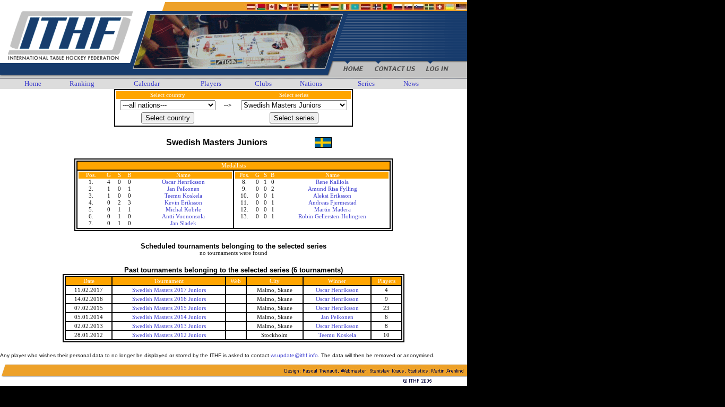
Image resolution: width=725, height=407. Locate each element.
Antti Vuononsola (183, 216)
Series (366, 83)
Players (211, 83)
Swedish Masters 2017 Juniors (169, 290)
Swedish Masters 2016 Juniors (169, 299)
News (411, 83)
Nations (311, 83)
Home (32, 83)
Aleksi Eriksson (332, 196)
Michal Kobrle (183, 210)
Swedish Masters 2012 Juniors (169, 335)
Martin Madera (332, 210)
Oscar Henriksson (183, 182)
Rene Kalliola (332, 182)
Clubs (263, 83)
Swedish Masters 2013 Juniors (169, 326)
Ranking (82, 83)
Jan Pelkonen (183, 189)
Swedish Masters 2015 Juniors (169, 308)
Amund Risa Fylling (332, 189)
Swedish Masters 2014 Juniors (169, 317)
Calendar (147, 83)
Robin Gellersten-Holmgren (332, 216)
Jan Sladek (183, 223)
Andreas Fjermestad (332, 203)
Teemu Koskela (183, 196)
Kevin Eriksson (183, 203)
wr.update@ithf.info (294, 355)
